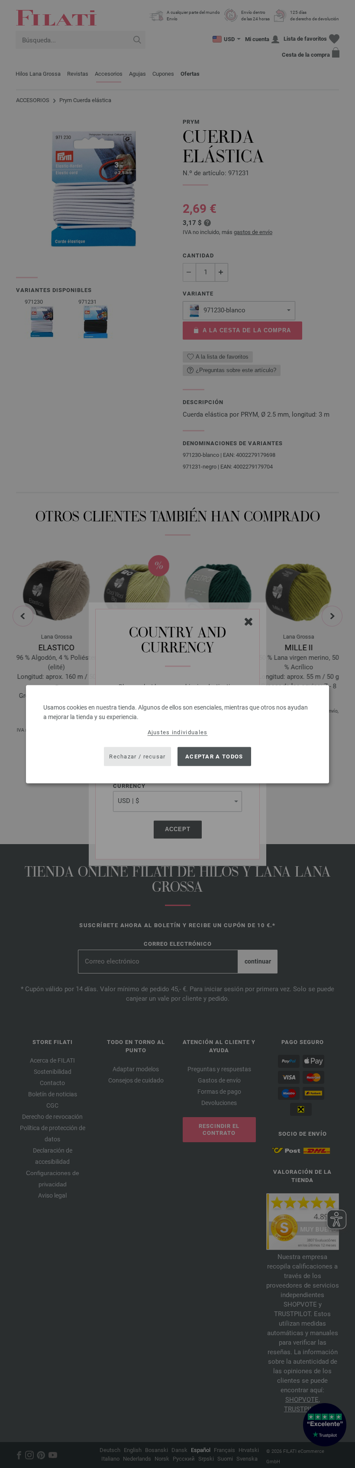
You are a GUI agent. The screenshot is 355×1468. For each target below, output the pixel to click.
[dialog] (177, 734)
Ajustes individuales (178, 732)
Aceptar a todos (214, 756)
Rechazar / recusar (137, 756)
